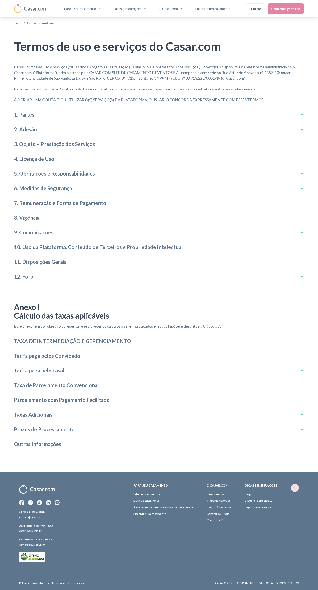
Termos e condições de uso (68, 583)
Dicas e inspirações (127, 8)
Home (18, 23)
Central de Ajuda (218, 514)
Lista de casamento (146, 500)
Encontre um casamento (213, 8)
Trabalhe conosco (219, 500)
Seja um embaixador (258, 507)
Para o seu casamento (80, 8)
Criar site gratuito (285, 8)
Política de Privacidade (32, 583)
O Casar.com (168, 8)
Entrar (256, 8)
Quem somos (216, 494)
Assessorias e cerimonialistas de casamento (163, 507)
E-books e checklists (258, 500)
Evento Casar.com (219, 507)
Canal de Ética (216, 520)
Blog (248, 494)
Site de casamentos (146, 494)
